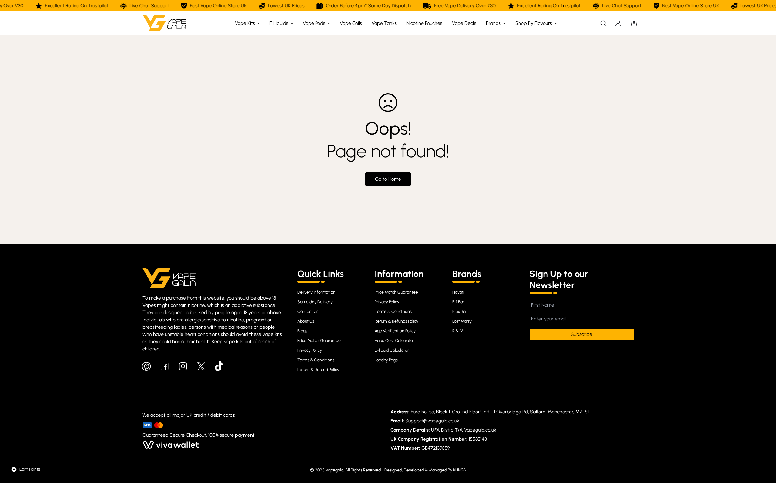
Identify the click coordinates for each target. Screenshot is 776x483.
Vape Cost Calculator (394, 340)
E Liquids (278, 23)
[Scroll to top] (764, 450)
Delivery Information (316, 292)
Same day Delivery (315, 301)
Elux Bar (459, 311)
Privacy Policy (309, 350)
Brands (493, 23)
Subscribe (581, 334)
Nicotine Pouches (424, 23)
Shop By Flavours (533, 23)
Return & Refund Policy (318, 369)
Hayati (458, 292)
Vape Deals (464, 23)
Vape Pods (314, 23)
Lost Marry (462, 321)
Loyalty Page (386, 360)
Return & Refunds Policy (396, 321)
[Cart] (634, 23)
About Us (305, 321)
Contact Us (307, 311)
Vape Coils (351, 23)
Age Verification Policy (395, 331)
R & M (457, 331)
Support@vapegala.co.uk (432, 421)
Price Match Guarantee (319, 340)
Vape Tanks (384, 23)
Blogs (302, 331)
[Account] (618, 23)
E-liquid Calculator (392, 350)
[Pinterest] (146, 366)
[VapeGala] (164, 23)
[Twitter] (201, 366)
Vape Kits (245, 23)
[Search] (603, 23)
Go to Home (388, 179)
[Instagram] (183, 366)
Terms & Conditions (315, 360)
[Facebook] (164, 366)
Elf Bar (458, 301)
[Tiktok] (219, 366)
